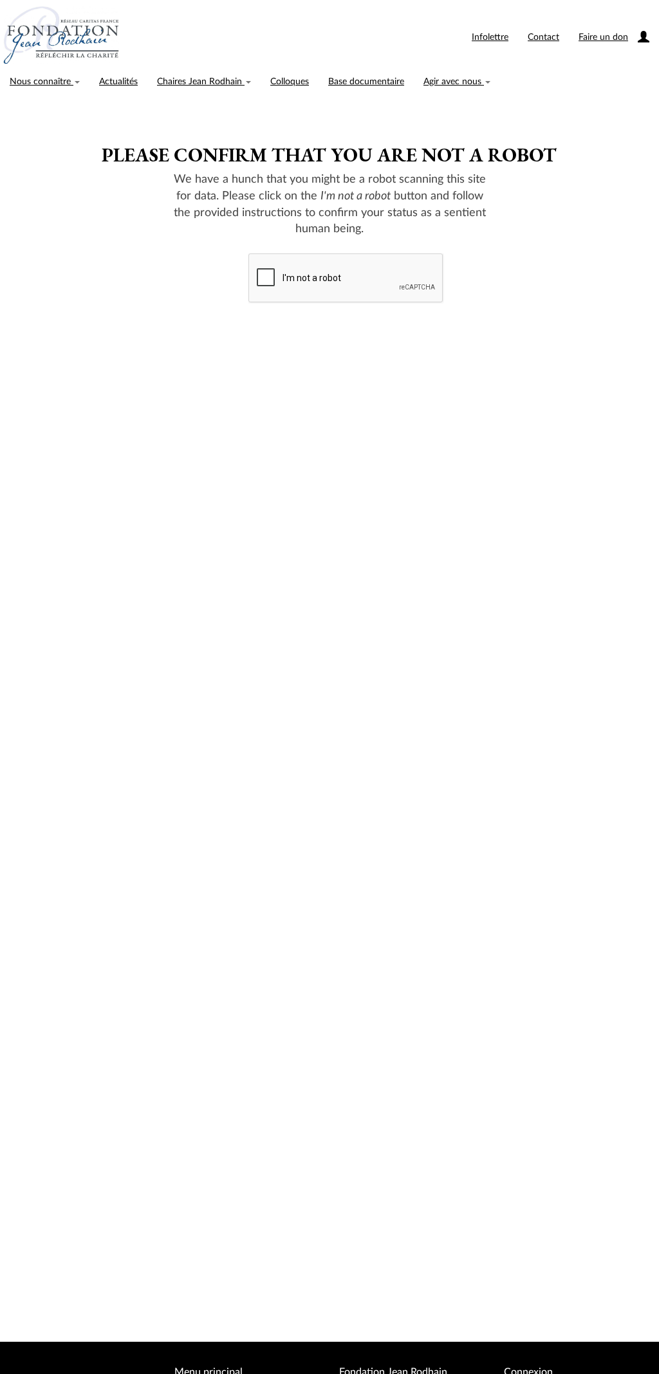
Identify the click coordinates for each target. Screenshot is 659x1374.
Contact (543, 37)
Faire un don (603, 37)
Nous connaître (41, 81)
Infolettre (490, 37)
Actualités (118, 81)
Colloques (289, 81)
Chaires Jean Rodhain (201, 81)
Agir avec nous (453, 81)
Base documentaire (366, 81)
